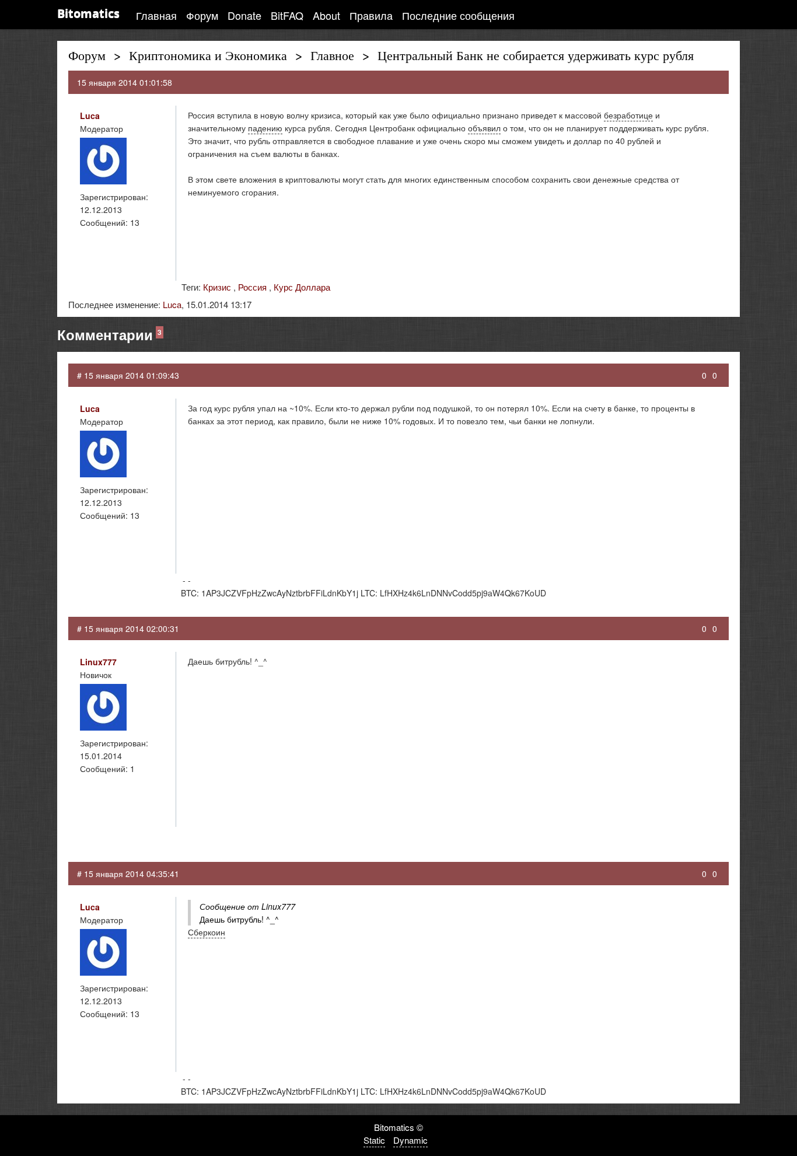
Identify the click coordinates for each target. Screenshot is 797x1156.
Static (374, 1140)
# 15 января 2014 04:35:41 (128, 873)
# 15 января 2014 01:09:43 (128, 375)
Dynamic (410, 1140)
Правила (371, 15)
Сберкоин (206, 932)
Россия (252, 287)
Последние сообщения (458, 15)
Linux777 (98, 662)
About (326, 15)
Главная (156, 15)
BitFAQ (287, 15)
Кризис (217, 287)
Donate (244, 15)
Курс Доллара (302, 287)
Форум (202, 15)
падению (265, 128)
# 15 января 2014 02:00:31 (128, 628)
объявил (484, 128)
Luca (90, 115)
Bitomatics (88, 13)
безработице (628, 115)
